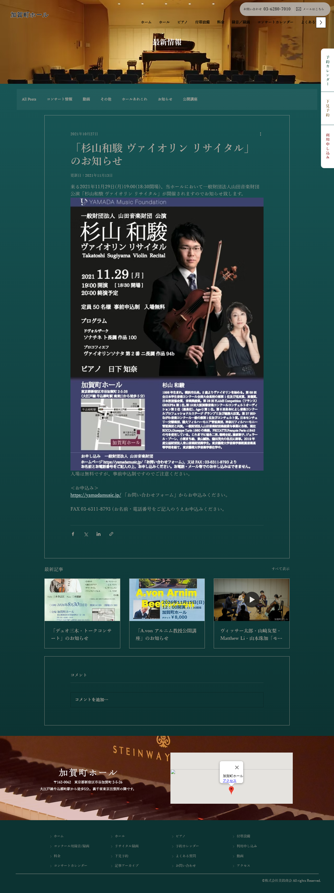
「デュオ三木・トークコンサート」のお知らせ (81, 634)
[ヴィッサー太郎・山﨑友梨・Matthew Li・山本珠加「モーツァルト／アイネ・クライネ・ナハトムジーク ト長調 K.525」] (251, 600)
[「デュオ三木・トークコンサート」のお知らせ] (82, 600)
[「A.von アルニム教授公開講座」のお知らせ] (167, 600)
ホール (120, 836)
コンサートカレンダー (70, 866)
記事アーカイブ (127, 866)
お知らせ (165, 99)
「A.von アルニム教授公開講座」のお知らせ (166, 634)
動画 (86, 99)
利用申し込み (328, 146)
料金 (57, 856)
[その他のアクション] (260, 134)
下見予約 (328, 108)
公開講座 (190, 99)
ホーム (59, 836)
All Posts (29, 99)
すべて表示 (281, 569)
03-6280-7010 (277, 9)
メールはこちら (313, 9)
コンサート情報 (59, 99)
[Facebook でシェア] (72, 533)
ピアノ (181, 836)
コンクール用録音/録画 (71, 846)
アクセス (243, 866)
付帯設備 (243, 836)
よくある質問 (186, 856)
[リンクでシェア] (111, 533)
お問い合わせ (252, 9)
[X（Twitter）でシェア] (85, 533)
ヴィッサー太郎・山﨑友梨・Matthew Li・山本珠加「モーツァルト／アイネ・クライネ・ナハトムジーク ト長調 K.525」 (251, 635)
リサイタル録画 (127, 846)
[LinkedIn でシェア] (98, 533)
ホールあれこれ (134, 99)
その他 (105, 99)
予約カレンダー (328, 71)
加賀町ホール (30, 14)
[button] (241, 22)
